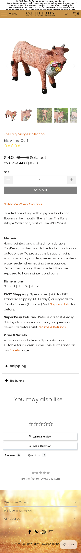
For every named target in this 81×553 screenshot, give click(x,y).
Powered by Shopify (53, 544)
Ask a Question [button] (42, 446)
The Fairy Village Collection (24, 134)
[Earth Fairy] (40, 14)
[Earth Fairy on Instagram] (44, 532)
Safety (15, 350)
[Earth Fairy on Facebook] (30, 532)
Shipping (18, 366)
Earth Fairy (32, 544)
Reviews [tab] (10, 455)
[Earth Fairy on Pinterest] (37, 532)
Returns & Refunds (52, 327)
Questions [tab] (34, 455)
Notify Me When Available (23, 204)
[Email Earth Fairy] (51, 532)
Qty (6, 171)
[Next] (74, 65)
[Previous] (7, 65)
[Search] (66, 14)
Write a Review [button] (42, 436)
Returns (17, 380)
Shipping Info (60, 304)
